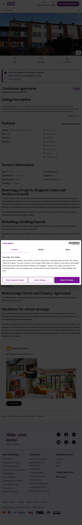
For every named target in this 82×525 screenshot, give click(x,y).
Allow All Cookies (67, 280)
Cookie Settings (40, 280)
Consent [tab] (14, 249)
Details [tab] (41, 249)
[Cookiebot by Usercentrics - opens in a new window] (70, 243)
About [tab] (67, 249)
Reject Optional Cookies (15, 280)
